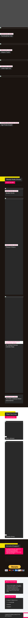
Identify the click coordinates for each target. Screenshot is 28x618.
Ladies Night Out (6, 68)
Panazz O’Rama (10, 247)
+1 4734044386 (10, 602)
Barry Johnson (10, 438)
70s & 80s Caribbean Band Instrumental (13, 399)
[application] (18, 20)
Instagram (9, 606)
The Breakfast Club (6, 36)
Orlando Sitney (10, 536)
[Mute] (22, 20)
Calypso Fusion (5, 52)
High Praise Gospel (6, 125)
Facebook (9, 604)
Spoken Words (10, 193)
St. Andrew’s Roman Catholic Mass (12, 346)
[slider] (25, 20)
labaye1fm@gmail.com (12, 600)
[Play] (5, 18)
